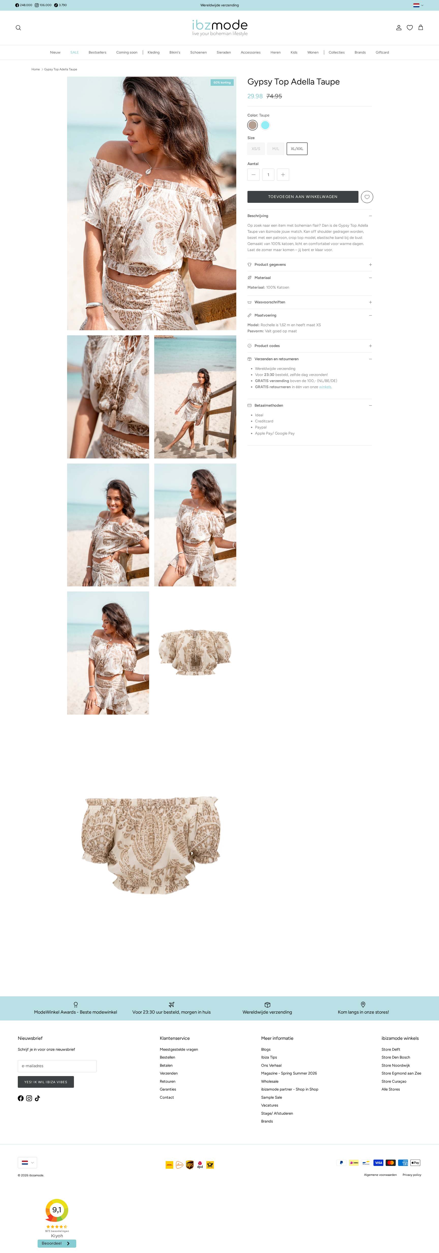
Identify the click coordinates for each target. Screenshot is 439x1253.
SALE (74, 52)
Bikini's (174, 52)
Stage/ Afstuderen (277, 1113)
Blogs (266, 1049)
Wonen (313, 52)
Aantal (253, 163)
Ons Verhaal (271, 1065)
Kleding (154, 52)
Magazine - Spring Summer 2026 (289, 1073)
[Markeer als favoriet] (367, 197)
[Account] (398, 28)
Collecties (337, 52)
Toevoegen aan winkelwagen (303, 196)
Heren (276, 52)
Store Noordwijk (396, 1065)
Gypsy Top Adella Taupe (60, 69)
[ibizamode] (219, 28)
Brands (360, 52)
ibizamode (36, 1175)
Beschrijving (257, 215)
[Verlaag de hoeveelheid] (253, 175)
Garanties (168, 1089)
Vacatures (269, 1105)
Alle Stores (391, 1089)
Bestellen (167, 1057)
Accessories (251, 52)
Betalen (166, 1065)
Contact (167, 1097)
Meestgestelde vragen (179, 1049)
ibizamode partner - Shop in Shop (289, 1089)
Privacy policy (412, 1175)
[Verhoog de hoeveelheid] (283, 175)
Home (36, 69)
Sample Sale (271, 1097)
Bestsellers (97, 52)
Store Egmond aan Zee (401, 1073)
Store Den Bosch (396, 1057)
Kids (294, 52)
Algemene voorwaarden (380, 1175)
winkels (325, 387)
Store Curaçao (394, 1081)
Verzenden (169, 1073)
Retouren (167, 1081)
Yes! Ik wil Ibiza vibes (45, 1082)
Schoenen (198, 52)
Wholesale (269, 1081)
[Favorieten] (410, 27)
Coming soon (126, 52)
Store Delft (391, 1049)
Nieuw (55, 52)
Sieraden (224, 52)
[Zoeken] (18, 28)
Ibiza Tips (269, 1057)
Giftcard (382, 52)
